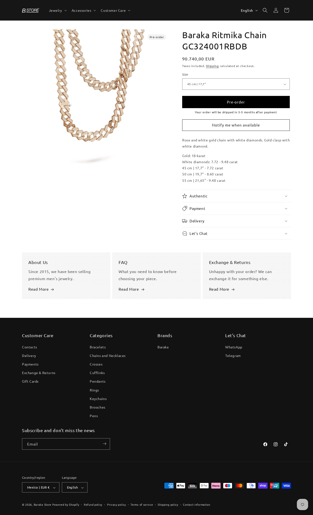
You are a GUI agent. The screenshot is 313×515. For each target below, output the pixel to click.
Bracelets (98, 346)
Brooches (97, 407)
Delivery (29, 355)
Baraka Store (42, 505)
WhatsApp (233, 346)
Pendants (98, 381)
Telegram (233, 355)
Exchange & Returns (39, 372)
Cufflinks (97, 372)
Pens (94, 415)
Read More (38, 289)
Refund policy (93, 504)
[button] (57, 10)
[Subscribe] (104, 443)
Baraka (163, 346)
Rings (94, 390)
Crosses (96, 364)
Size (185, 74)
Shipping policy (168, 504)
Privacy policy (116, 504)
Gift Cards (30, 381)
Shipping (212, 66)
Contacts (29, 346)
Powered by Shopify (65, 505)
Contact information (196, 504)
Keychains (98, 398)
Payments (30, 364)
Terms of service (142, 504)
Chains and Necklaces (108, 355)
